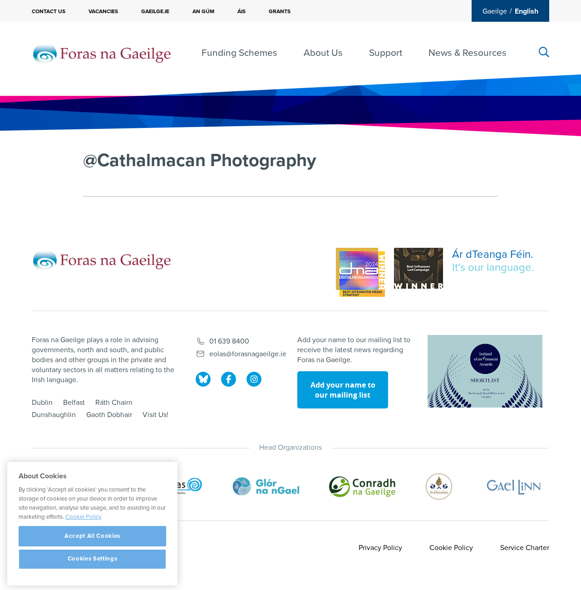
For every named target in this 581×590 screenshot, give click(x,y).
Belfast (74, 402)
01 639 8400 (229, 341)
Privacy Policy (380, 547)
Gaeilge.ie (155, 11)
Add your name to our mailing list (342, 390)
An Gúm (203, 11)
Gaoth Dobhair (109, 414)
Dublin (42, 402)
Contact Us (48, 11)
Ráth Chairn (114, 402)
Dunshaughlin (54, 414)
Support (385, 53)
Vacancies (103, 11)
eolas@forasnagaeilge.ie (247, 354)
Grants (279, 11)
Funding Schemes (239, 53)
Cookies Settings (93, 559)
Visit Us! (155, 414)
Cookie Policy (451, 547)
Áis (241, 11)
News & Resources (467, 53)
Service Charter (524, 547)
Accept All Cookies (92, 536)
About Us (323, 53)
